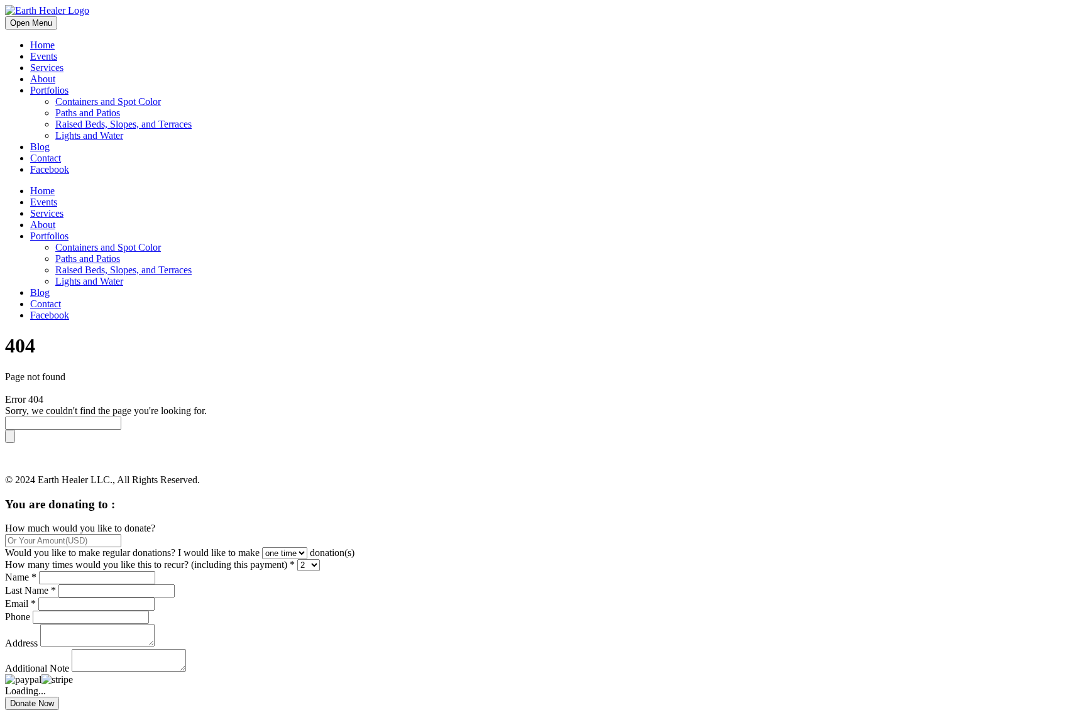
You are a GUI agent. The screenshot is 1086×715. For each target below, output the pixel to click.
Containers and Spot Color (108, 101)
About (42, 79)
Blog (40, 146)
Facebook (49, 169)
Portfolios (49, 90)
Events (43, 56)
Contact (45, 158)
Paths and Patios (87, 112)
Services (46, 67)
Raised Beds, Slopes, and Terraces (123, 124)
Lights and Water (89, 135)
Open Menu (31, 23)
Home (42, 45)
